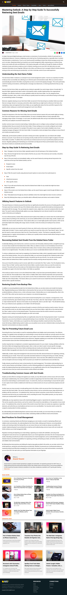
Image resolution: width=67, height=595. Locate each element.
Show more (7, 469)
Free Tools (35, 591)
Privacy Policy (36, 587)
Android (19, 5)
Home (34, 583)
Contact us (35, 586)
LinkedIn (51, 587)
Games (44, 5)
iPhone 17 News (26, 5)
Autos (39, 5)
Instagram (51, 584)
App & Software (51, 5)
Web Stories (35, 589)
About (34, 584)
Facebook (51, 583)
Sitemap (35, 590)
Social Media (33, 5)
